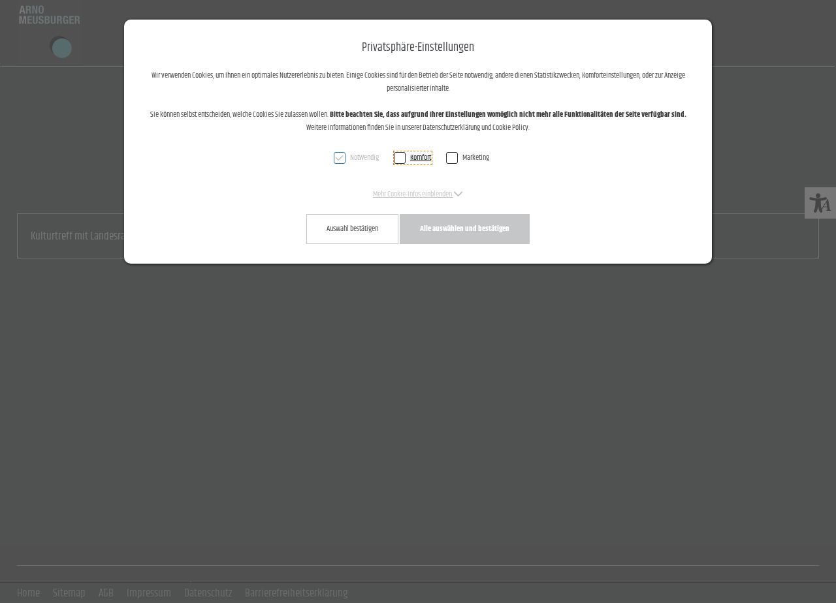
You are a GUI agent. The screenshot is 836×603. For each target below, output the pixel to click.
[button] (418, 194)
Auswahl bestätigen (352, 229)
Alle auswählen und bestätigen (464, 229)
